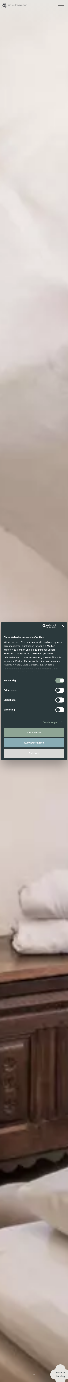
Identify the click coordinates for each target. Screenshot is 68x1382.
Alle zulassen (34, 732)
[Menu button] (61, 3)
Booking (60, 1376)
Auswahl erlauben (34, 742)
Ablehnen (34, 753)
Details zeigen (50, 722)
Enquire (60, 1372)
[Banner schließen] (63, 626)
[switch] (59, 690)
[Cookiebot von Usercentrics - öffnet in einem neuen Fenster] (42, 626)
